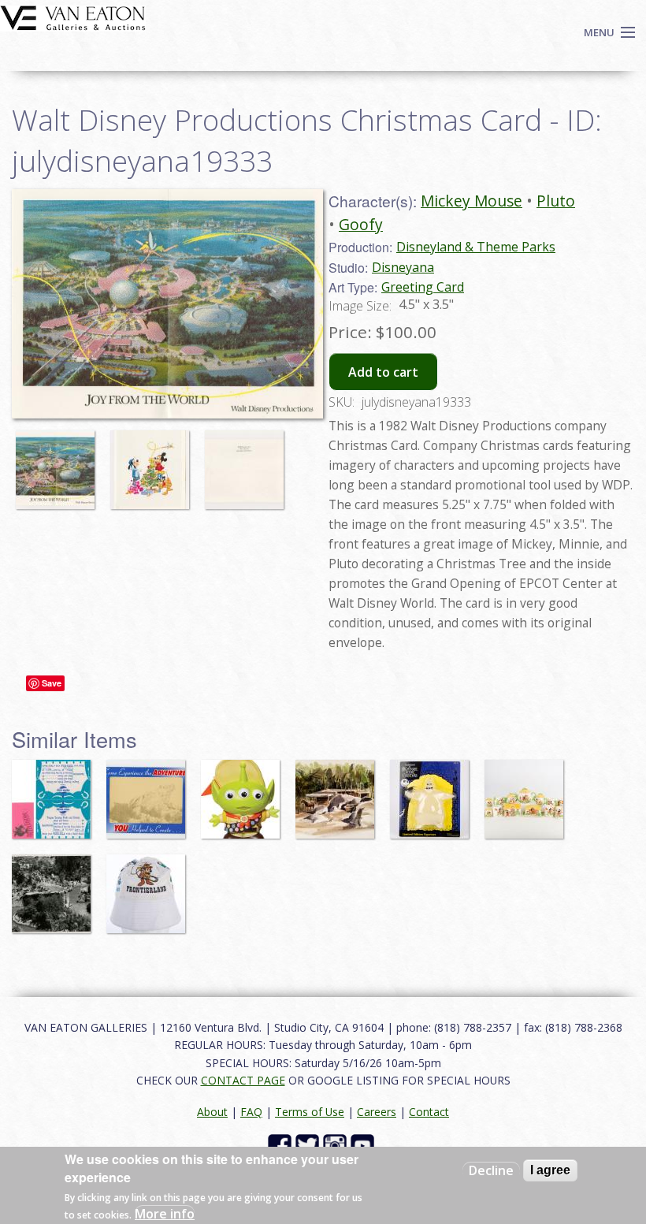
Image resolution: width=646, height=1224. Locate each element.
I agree (550, 1170)
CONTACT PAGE (243, 1080)
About (212, 1111)
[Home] (73, 16)
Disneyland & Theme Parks (475, 246)
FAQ (251, 1111)
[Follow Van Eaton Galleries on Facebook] (281, 1144)
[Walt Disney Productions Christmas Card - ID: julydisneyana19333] (167, 302)
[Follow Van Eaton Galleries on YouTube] (364, 1144)
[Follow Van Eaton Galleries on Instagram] (337, 1144)
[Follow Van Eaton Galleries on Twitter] (309, 1144)
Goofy (361, 224)
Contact (429, 1111)
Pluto (555, 200)
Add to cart (383, 372)
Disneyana (403, 267)
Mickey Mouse (471, 200)
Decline (491, 1170)
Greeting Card (422, 287)
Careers (376, 1111)
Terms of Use (309, 1111)
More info (165, 1213)
